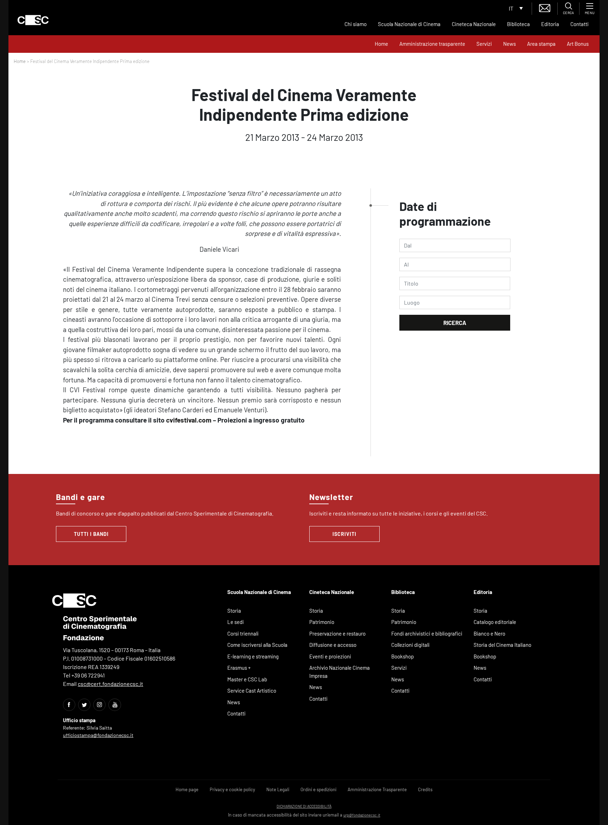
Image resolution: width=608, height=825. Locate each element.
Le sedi (235, 622)
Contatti (579, 24)
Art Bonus (578, 43)
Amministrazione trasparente (432, 43)
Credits (425, 789)
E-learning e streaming (253, 656)
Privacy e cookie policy (232, 789)
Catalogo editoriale (495, 622)
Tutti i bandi (91, 534)
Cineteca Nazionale (474, 24)
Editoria (550, 24)
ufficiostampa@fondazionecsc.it (98, 735)
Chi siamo (355, 24)
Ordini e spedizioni (318, 789)
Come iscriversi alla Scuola (257, 645)
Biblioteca (518, 24)
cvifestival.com (188, 420)
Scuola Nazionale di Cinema (409, 24)
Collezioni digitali (410, 645)
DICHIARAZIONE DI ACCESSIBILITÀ (304, 806)
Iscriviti (344, 534)
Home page (187, 789)
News (509, 43)
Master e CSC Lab (247, 679)
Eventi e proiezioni (330, 656)
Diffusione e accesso (332, 645)
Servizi (484, 43)
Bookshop (402, 656)
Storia (234, 610)
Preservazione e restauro (337, 633)
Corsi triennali (243, 633)
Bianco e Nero (489, 633)
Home (381, 43)
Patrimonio (321, 622)
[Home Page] (33, 20)
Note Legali (277, 789)
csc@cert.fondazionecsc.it (110, 683)
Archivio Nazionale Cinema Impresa (339, 671)
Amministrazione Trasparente (377, 789)
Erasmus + (239, 667)
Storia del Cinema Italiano (502, 645)
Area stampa (541, 43)
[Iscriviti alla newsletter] (544, 7)
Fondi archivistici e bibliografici (426, 633)
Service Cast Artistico (251, 690)
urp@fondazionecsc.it (361, 815)
